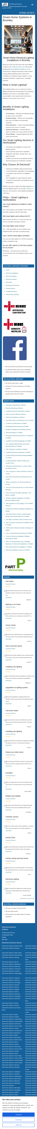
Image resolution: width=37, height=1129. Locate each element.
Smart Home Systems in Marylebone (11, 964)
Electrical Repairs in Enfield (14, 432)
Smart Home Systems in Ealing (10, 1014)
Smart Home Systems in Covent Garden (12, 1021)
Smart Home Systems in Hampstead (11, 996)
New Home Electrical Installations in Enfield (19, 547)
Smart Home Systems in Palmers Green (12, 946)
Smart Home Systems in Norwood (10, 948)
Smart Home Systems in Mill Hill (10, 962)
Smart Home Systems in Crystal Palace (12, 1019)
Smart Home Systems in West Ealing (11, 1078)
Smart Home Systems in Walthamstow (11, 1076)
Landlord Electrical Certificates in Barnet (18, 411)
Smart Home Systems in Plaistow (10, 1051)
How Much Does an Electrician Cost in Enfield (19, 420)
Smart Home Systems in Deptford (10, 1016)
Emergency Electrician (12, 285)
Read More (8, 597)
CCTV (8, 270)
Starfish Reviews (30, 898)
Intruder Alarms (10, 288)
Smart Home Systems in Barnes (10, 1042)
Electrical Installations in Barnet (15, 417)
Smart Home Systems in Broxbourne (11, 1032)
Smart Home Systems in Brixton (10, 1035)
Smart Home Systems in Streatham (11, 1067)
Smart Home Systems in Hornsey (10, 987)
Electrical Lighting (11, 276)
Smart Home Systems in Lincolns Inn (11, 968)
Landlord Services (11, 291)
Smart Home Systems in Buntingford (11, 1090)
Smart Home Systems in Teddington (11, 1071)
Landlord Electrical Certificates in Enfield (18, 452)
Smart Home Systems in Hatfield (10, 1092)
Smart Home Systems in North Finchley (12, 955)
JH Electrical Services (15, 4)
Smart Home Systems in (8, 1085)
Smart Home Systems (12, 294)
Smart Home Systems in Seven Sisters (12, 1055)
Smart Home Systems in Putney (10, 1053)
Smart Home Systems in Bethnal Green (12, 1039)
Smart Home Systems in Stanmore (11, 1065)
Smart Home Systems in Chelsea (10, 1028)
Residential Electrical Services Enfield (17, 426)
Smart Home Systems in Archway (10, 1044)
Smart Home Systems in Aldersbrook (11, 1046)
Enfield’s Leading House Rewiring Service (18, 429)
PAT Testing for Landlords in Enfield (16, 449)
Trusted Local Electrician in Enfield (16, 423)
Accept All (18, 1114)
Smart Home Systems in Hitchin (10, 1094)
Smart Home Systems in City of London (12, 1026)
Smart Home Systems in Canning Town (12, 1030)
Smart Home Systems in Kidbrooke (11, 980)
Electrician (9, 282)
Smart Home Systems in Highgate (10, 989)
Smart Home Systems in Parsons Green (12, 1048)
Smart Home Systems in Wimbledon (11, 1083)
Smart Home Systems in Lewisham (11, 971)
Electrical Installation (12, 273)
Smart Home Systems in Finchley (10, 1005)
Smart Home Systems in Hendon (10, 991)
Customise (18, 1120)
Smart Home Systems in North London (12, 952)
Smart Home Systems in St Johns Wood (12, 1062)
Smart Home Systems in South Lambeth (12, 1058)
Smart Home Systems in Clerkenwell (11, 1023)
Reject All (18, 1125)
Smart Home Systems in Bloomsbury (11, 1037)
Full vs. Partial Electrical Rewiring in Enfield (19, 533)
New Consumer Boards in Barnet (16, 414)
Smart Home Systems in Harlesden (11, 994)
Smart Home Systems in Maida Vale (11, 966)
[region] (18, 1112)
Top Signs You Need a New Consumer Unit (19, 519)
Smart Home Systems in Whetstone (11, 1081)
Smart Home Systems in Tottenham (11, 1074)
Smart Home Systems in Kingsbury (11, 978)
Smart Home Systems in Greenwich (11, 998)
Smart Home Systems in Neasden (10, 957)
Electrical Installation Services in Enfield (18, 550)
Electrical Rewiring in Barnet (14, 408)
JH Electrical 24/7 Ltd (18, 67)
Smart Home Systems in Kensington (11, 982)
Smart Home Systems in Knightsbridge (12, 973)
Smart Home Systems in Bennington (11, 1087)
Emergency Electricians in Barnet (16, 405)
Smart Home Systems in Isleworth (10, 984)
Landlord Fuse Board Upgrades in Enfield (18, 441)
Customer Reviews (10, 584)
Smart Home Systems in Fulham (10, 1003)
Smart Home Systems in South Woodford (12, 1060)
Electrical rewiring (11, 279)
